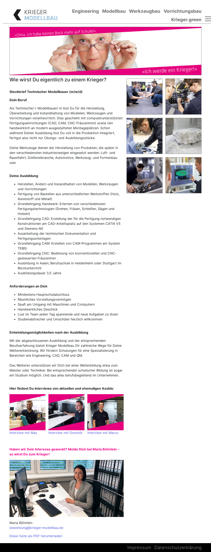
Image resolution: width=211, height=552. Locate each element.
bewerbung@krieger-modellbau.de (36, 528)
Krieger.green (186, 19)
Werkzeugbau (144, 11)
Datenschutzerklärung (178, 547)
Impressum (139, 547)
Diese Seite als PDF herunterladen (35, 536)
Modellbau (114, 11)
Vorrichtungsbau (183, 11)
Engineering (85, 11)
